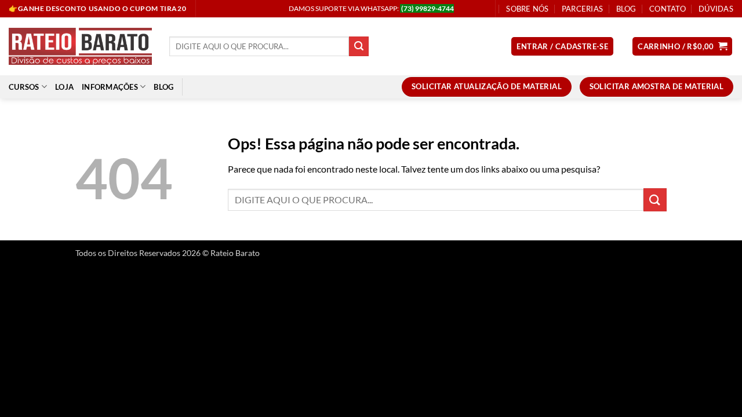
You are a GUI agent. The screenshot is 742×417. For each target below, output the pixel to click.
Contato (667, 8)
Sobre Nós (527, 8)
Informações (110, 87)
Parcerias (582, 8)
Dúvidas (716, 8)
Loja (64, 87)
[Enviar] (359, 46)
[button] (562, 46)
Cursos (24, 87)
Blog (626, 8)
